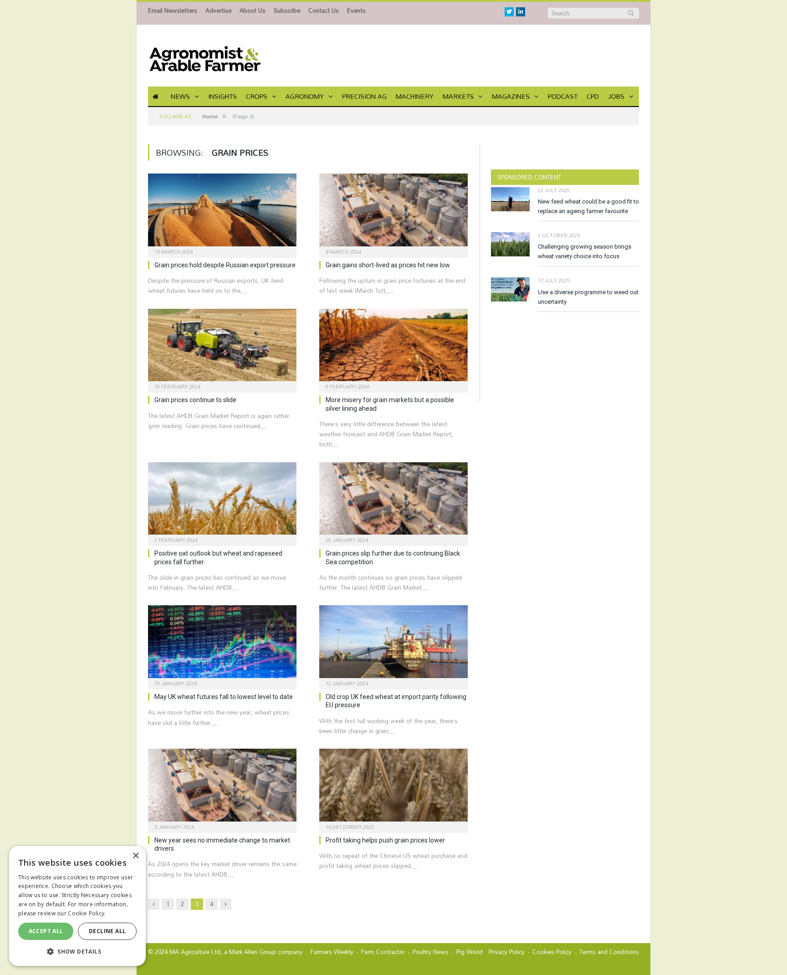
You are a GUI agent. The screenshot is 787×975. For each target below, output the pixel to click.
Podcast (562, 96)
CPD (593, 96)
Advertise (218, 10)
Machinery (415, 96)
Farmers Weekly (332, 952)
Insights (222, 96)
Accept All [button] (46, 931)
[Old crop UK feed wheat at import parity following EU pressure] (393, 644)
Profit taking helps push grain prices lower (385, 840)
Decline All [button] (107, 931)
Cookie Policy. (87, 913)
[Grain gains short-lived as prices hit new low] (393, 213)
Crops (256, 96)
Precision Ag (364, 96)
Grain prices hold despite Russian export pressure (225, 265)
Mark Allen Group (252, 952)
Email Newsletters (172, 10)
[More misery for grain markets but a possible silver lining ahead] (393, 348)
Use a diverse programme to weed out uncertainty (588, 297)
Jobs (616, 96)
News (180, 96)
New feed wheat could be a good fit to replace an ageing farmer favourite (588, 206)
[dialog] (77, 906)
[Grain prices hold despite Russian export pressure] (222, 213)
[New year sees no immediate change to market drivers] (222, 788)
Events (356, 10)
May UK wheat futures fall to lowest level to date (223, 696)
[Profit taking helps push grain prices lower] (393, 788)
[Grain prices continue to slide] (222, 348)
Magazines (511, 96)
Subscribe (287, 10)
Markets (458, 96)
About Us (253, 10)
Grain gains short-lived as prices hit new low (388, 265)
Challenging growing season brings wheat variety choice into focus (584, 251)
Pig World (469, 952)
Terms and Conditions (609, 952)
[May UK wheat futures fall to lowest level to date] (222, 644)
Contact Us (323, 10)
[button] (77, 951)
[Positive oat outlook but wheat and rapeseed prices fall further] (222, 501)
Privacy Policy (507, 952)
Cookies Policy (552, 952)
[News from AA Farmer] (205, 55)
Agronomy (305, 96)
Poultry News (431, 952)
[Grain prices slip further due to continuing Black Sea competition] (393, 501)
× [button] (135, 855)
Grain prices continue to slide (195, 399)
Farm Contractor (383, 952)
